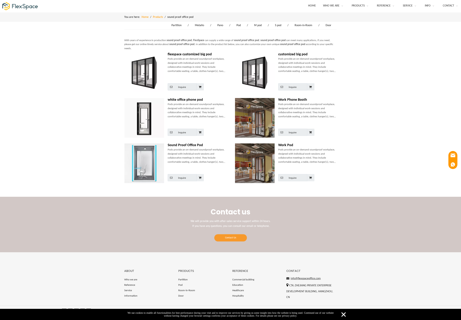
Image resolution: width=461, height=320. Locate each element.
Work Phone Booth (292, 100)
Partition (176, 25)
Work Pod (285, 145)
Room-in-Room (303, 25)
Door (328, 25)
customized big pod (293, 54)
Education (237, 285)
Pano (220, 25)
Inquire (182, 87)
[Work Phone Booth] (255, 122)
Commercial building (243, 279)
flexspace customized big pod (190, 54)
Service (128, 290)
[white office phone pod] (144, 118)
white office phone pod (185, 100)
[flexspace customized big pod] (144, 72)
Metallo (199, 25)
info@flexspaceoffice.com (306, 278)
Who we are (130, 279)
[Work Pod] (255, 167)
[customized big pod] (255, 72)
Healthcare (238, 290)
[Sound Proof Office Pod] (144, 163)
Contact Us (230, 237)
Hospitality (238, 296)
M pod (258, 25)
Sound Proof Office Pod (185, 145)
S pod (278, 25)
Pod (238, 25)
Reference (129, 285)
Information (130, 296)
